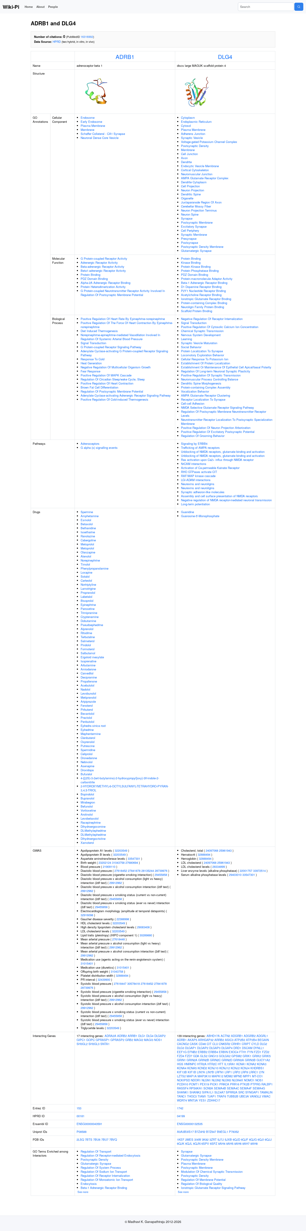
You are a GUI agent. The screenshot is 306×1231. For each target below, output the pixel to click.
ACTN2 (225, 1036)
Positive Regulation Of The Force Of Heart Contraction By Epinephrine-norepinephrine (127, 325)
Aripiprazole (88, 701)
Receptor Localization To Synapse (203, 399)
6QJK (180, 1143)
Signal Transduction (93, 343)
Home (29, 6)
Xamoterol (87, 842)
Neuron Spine (189, 214)
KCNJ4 (245, 1068)
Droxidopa (87, 770)
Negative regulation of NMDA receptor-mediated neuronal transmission (226, 500)
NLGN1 (206, 1080)
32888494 (122, 975)
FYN (250, 1052)
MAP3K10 (204, 1076)
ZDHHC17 (213, 1100)
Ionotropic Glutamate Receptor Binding (206, 299)
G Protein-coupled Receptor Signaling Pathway (111, 347)
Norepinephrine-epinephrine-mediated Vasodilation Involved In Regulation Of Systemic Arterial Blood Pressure (120, 337)
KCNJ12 (224, 1068)
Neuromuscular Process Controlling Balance (209, 379)
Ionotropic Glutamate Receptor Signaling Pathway (213, 1188)
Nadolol (85, 689)
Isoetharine (88, 532)
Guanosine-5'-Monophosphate (200, 516)
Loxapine (86, 572)
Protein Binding (90, 274)
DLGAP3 (214, 1048)
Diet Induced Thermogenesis (99, 331)
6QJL (188, 1143)
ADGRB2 (250, 1036)
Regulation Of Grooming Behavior (202, 436)
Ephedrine (87, 730)
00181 (80, 1116)
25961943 (225, 850)
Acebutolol (87, 685)
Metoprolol (87, 544)
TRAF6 (221, 1096)
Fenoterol (87, 705)
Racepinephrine (91, 822)
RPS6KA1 (196, 1088)
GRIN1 (181, 1060)
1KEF (180, 1139)
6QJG (253, 1139)
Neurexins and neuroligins (197, 484)
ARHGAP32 (205, 1040)
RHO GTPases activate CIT (199, 472)
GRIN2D (227, 1060)
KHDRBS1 (257, 1068)
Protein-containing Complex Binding (204, 303)
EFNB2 (192, 1052)
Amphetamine (90, 516)
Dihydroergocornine (93, 826)
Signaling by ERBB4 (194, 443)
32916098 (87, 915)
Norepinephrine (90, 560)
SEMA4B (220, 1088)
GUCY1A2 (263, 1060)
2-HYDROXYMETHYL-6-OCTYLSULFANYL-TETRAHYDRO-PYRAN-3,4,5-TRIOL (124, 788)
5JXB (228, 1139)
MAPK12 (217, 1076)
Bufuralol (86, 774)
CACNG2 (183, 1044)
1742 (180, 1108)
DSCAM (247, 1048)
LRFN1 (219, 1072)
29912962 (115, 883)
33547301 (134, 858)
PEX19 (204, 1084)
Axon (184, 158)
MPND (238, 1076)
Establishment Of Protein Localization (205, 363)
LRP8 (244, 1072)
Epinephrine (88, 605)
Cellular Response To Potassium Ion (204, 359)
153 (79, 1108)
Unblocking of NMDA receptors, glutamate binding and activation (223, 451)
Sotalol (85, 576)
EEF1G (182, 1052)
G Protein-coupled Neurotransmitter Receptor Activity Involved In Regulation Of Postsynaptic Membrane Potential (123, 293)
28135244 (147, 870)
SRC (241, 1092)
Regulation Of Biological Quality (201, 1183)
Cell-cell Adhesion (192, 403)
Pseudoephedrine (92, 625)
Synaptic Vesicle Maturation (199, 343)
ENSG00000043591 (89, 1124)
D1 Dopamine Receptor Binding (201, 287)
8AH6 (237, 1143)
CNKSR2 (224, 1044)
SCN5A (208, 1088)
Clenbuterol (88, 738)
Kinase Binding (190, 262)
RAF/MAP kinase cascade (198, 476)
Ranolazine (88, 536)
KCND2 (202, 1068)
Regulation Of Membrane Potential (203, 1179)
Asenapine (87, 766)
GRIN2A (192, 1060)
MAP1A (192, 1076)
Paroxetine (88, 609)
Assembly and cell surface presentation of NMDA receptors (219, 496)
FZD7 (188, 1056)
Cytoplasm (188, 117)
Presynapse (188, 238)
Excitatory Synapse (194, 226)
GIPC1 (81, 1040)
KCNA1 (241, 1064)
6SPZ (213, 1143)
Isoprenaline (88, 661)
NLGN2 (216, 1080)
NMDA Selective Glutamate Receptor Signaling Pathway (217, 407)
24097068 (212, 850)
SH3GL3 (93, 1044)
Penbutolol (87, 721)
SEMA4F (246, 1088)
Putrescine (88, 746)
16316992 (87, 37)
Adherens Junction (193, 134)
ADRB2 (122, 1036)
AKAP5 (192, 1040)
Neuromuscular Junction (196, 174)
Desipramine (89, 677)
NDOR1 (196, 1080)
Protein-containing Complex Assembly (206, 387)
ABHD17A (213, 1036)
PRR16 (234, 1084)
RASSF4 (182, 1088)
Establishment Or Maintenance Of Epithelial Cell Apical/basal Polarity (226, 367)
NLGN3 (226, 1080)
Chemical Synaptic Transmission (202, 331)
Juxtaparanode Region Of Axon (201, 202)
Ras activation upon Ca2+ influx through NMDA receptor (217, 460)
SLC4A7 (219, 1092)
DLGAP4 (227, 1048)
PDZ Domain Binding (94, 278)
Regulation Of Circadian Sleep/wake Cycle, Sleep (113, 379)
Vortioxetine (88, 810)
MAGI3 (148, 1040)
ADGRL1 (262, 1036)
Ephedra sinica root (93, 725)
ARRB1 (132, 1036)
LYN (261, 1072)
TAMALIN (266, 1092)
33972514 (259, 870)
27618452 (120, 870)
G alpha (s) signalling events (99, 447)
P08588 (81, 1131)
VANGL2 (255, 1096)
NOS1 (158, 1040)
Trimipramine (89, 613)
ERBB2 (202, 1052)
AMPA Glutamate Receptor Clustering (205, 395)
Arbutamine (88, 665)
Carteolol (86, 580)
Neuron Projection (192, 190)
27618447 (120, 983)
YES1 (202, 1100)
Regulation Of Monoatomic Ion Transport (107, 1179)
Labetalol (86, 596)
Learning (186, 339)
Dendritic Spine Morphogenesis (201, 383)
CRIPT (246, 1044)
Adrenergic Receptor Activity (99, 262)
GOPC (90, 1040)
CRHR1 (236, 1044)
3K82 (205, 1139)
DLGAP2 (160, 1036)
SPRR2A (231, 1092)
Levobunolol (88, 693)
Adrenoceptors (90, 443)
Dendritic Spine (191, 194)
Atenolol (86, 556)
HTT (220, 1064)
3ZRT (213, 1139)
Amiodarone (88, 669)
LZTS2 (181, 1076)
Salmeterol (88, 641)
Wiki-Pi (11, 7)
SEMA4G (259, 1088)
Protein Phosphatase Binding (200, 270)
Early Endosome (91, 121)
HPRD (57, 41)
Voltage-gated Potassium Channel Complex (209, 142)
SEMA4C (233, 1088)
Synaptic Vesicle (192, 138)
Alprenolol (87, 629)
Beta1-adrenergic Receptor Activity (103, 270)
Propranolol (88, 592)
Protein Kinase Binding (196, 266)
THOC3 (192, 1096)
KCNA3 (261, 1064)
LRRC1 (253, 1072)
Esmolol (86, 520)
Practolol (86, 717)
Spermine (87, 512)
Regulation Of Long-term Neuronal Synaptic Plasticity (215, 371)
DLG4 (225, 56)
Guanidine (187, 512)
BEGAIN (263, 1040)
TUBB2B (232, 1096)
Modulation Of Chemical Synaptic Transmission (212, 1171)
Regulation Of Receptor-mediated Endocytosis (110, 1155)
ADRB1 (125, 56)
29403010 (235, 874)
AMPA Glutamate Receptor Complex (204, 178)
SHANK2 (195, 1092)
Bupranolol (87, 798)
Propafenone (89, 681)
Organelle (187, 198)
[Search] (298, 7)
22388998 (122, 919)
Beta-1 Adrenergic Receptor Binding (204, 283)
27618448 (118, 939)
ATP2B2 (239, 1040)
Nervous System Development (201, 335)
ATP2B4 (251, 1040)
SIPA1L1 (207, 1092)
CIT (209, 1044)
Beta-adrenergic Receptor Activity (102, 266)
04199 (181, 1116)
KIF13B (182, 1072)
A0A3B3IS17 (185, 1131)
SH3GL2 (82, 1044)
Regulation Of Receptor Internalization (105, 1175)
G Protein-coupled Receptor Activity (104, 258)
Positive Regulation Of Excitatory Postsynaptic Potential (217, 432)
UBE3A (244, 1096)
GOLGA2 (225, 1056)
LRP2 (236, 1072)
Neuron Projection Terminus (199, 210)
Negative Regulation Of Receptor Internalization (212, 319)
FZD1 (257, 1052)
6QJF (244, 1139)
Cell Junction (189, 154)
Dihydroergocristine (93, 838)
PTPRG (255, 1084)
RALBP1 (267, 1084)
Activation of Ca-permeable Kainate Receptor (210, 468)
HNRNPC (190, 1064)
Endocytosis (89, 1183)
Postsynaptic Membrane (197, 222)
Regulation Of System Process (101, 1167)
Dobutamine (88, 621)
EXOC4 (233, 1052)
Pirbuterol (87, 709)
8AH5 (229, 1143)
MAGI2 (138, 1040)
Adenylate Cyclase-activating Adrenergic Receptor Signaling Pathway (126, 395)
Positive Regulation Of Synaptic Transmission (211, 375)
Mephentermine (91, 734)
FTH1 (242, 1052)
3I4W (197, 1139)
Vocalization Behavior (195, 391)
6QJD (236, 1139)
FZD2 (265, 1052)
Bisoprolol (87, 600)
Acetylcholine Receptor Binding (201, 295)
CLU (215, 1044)
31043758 (118, 862)
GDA (196, 1056)
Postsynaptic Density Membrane (202, 246)
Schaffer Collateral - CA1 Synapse (103, 134)
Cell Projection (190, 186)
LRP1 (228, 1072)
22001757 (246, 870)
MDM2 (228, 1076)
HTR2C (212, 1064)
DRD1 (237, 1048)
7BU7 (104, 1139)
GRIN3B (250, 1060)
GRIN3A (238, 1060)
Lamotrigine (88, 588)
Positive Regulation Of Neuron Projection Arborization (215, 427)
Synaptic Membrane (194, 234)
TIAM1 (202, 1096)
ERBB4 (213, 1052)
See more (83, 1192)
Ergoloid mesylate (92, 657)
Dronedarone (89, 758)
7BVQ (113, 1139)
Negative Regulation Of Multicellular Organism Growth (116, 367)
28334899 (218, 866)
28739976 (161, 870)
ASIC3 (229, 1040)
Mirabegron (88, 802)
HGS (180, 1064)
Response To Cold (92, 359)
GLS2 (203, 1056)
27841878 (134, 870)
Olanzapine (88, 552)
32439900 (104, 979)
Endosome (88, 117)
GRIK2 (256, 1056)
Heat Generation (91, 363)
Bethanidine (88, 528)
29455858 (161, 874)
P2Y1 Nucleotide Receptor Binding (203, 291)
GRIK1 (247, 1056)
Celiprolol (87, 754)
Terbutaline (88, 637)
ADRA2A (110, 1036)
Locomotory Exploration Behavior (202, 355)
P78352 (234, 1131)
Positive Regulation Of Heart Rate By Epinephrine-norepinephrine (123, 319)
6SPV (205, 1143)
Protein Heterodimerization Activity (103, 287)
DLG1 (141, 1036)
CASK (194, 1044)
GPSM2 (236, 1056)
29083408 (143, 927)
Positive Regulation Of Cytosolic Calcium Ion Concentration (219, 327)
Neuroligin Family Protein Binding (202, 307)
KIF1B (192, 1072)
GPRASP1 (103, 1040)
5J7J (221, 1139)
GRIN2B (203, 1060)
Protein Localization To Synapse (202, 351)
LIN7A (201, 1072)
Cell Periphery (190, 230)
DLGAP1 (190, 1048)
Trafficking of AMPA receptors (200, 447)
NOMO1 (249, 1080)
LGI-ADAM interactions (196, 480)
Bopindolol (87, 794)
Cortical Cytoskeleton (195, 170)
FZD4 (180, 1056)
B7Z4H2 (200, 1131)
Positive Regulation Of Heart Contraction (107, 383)
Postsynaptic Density (195, 146)
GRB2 (129, 1040)
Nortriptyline (88, 584)
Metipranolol (88, 697)
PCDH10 (182, 1084)
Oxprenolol (88, 742)
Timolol (85, 564)
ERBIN (223, 1052)
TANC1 (181, 1096)
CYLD (255, 1044)
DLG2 (263, 1044)
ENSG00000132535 (190, 1124)
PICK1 (214, 1084)
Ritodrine (86, 633)
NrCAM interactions (193, 464)
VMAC (266, 1096)
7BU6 (96, 1139)
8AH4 (221, 1143)
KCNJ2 (235, 1068)
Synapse (186, 218)
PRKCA (224, 1084)
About (40, 6)
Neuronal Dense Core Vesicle (100, 138)
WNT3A (193, 1100)
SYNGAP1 (252, 1092)
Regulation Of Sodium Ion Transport (104, 1171)
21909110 (109, 866)
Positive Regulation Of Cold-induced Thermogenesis (114, 399)
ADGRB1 (237, 1036)
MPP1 (247, 1076)
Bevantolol (87, 713)
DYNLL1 (258, 1048)
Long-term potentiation (195, 504)
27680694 (131, 862)
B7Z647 (211, 1131)
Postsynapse (189, 242)
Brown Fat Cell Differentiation (99, 387)
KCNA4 (181, 1068)
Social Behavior (191, 347)
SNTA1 (105, 1044)
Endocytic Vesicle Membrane (200, 166)
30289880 (146, 935)
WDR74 (182, 1100)
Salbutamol (88, 653)
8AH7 (246, 1143)
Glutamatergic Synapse (196, 250)
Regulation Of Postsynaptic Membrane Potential (112, 391)
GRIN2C (215, 1060)
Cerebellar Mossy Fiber (196, 206)
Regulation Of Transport (96, 1151)
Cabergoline (88, 540)
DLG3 (180, 1048)
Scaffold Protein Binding (196, 311)
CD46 (202, 1044)
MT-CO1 (257, 1076)
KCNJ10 (213, 1068)
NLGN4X (237, 1080)
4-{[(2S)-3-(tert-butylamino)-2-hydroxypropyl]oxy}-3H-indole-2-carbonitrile (120, 780)
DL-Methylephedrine (93, 830)
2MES (189, 1139)
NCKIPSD (183, 1080)
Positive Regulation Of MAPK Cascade (106, 375)
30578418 (133, 983)
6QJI (261, 1139)
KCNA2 (251, 1064)
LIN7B (210, 1072)
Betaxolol (87, 524)
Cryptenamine (90, 617)
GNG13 (213, 1056)
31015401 (87, 963)
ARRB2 (219, 1040)
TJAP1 (211, 1096)
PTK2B (245, 1084)
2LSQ (80, 1139)
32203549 (121, 850)
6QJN (196, 1143)
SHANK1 (183, 1092)
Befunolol (87, 806)
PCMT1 (194, 1084)
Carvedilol (87, 673)
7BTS (88, 1139)
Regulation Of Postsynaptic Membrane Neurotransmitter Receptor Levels (223, 413)
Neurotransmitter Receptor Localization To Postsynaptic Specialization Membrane (226, 421)
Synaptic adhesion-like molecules (202, 492)
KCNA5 (192, 1068)
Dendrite (186, 162)
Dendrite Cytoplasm (194, 182)
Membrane (87, 129)
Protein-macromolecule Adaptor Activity (207, 278)
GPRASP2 (117, 1040)
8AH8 (254, 1143)
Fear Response (90, 371)
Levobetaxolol (90, 818)
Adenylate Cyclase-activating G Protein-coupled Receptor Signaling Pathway (124, 353)
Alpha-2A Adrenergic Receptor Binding (105, 283)
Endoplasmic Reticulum (196, 121)
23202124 (105, 862)
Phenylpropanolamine (94, 568)
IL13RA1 (229, 1064)
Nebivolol (87, 762)
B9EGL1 (222, 1131)
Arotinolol (87, 814)
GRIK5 (266, 1056)
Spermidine (88, 750)
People (53, 6)
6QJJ (268, 1139)
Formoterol (88, 649)
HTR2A (202, 1064)
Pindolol (86, 645)
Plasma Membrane (93, 125)
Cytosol (186, 125)
